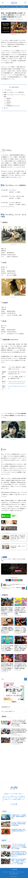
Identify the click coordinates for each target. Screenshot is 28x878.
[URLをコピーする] (21, 580)
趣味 (2, 560)
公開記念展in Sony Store (13, 105)
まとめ (5, 108)
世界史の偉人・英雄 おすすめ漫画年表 (17, 547)
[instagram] (14, 804)
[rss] (16, 869)
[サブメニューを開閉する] (25, 711)
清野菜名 (8, 98)
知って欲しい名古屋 (21, 559)
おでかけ (9, 559)
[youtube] (16, 804)
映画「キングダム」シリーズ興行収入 (14, 92)
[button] (7, 580)
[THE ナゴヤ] (14, 2)
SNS (11, 873)
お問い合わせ (15, 873)
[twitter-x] (12, 804)
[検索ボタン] (25, 2)
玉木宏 (8, 100)
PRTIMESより (13, 244)
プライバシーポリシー (20, 872)
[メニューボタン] (2, 2)
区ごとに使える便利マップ (8, 711)
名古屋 (14, 559)
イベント (4, 19)
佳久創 (8, 104)
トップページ (5, 872)
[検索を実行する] (25, 679)
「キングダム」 (8, 90)
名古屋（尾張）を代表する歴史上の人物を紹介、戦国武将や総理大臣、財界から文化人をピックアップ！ (17, 537)
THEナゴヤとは (12, 872)
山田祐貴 (8, 102)
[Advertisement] (14, 129)
